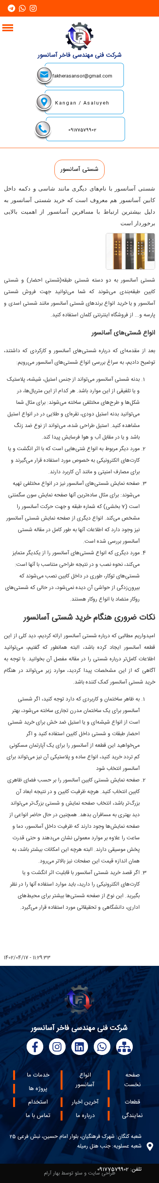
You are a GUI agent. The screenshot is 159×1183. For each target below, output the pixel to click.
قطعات (132, 1102)
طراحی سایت (101, 1173)
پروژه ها (38, 1089)
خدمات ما (38, 1075)
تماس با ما (37, 1116)
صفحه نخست (132, 1080)
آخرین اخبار (85, 1102)
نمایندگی (132, 1116)
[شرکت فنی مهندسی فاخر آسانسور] (79, 48)
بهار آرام (52, 1173)
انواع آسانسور (85, 1080)
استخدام (38, 1102)
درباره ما (85, 1116)
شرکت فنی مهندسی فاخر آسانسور (80, 55)
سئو (79, 1173)
